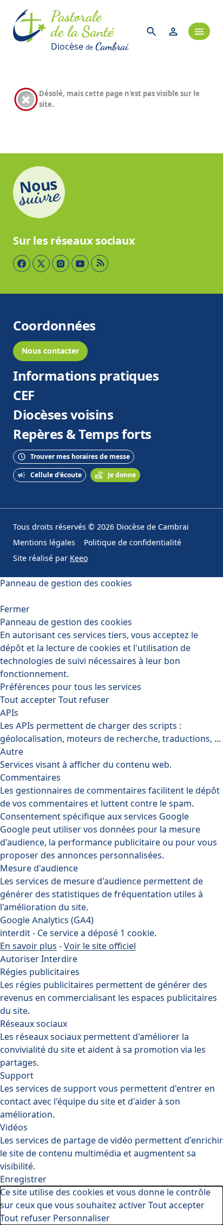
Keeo (79, 558)
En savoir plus (28, 946)
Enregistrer (23, 1179)
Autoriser (19, 959)
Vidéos (14, 1127)
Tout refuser (83, 700)
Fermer (15, 609)
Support (17, 1076)
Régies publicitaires (40, 972)
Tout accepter (28, 700)
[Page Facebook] (21, 263)
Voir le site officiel (100, 946)
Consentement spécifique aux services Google (94, 816)
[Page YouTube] (80, 263)
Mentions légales (44, 542)
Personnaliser (81, 1218)
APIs (9, 713)
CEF (24, 395)
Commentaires (30, 778)
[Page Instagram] (60, 263)
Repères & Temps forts (82, 434)
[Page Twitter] (41, 263)
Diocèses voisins (63, 415)
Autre (11, 752)
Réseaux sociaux (33, 1024)
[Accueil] (30, 31)
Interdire (59, 959)
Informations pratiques (86, 376)
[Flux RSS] (99, 263)
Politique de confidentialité (132, 542)
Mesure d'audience (39, 868)
